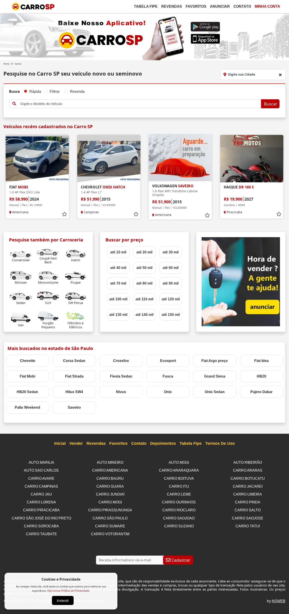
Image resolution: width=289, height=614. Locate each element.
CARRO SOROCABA (41, 526)
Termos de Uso (220, 443)
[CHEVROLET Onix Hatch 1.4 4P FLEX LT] (108, 158)
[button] (278, 178)
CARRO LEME (179, 494)
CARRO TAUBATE (41, 534)
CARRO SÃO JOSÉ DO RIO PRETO (41, 518)
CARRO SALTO (248, 510)
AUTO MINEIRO (110, 462)
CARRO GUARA (110, 486)
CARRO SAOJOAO (179, 518)
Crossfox (121, 361)
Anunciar (220, 6)
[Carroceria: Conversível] (21, 252)
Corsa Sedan (74, 361)
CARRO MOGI (110, 502)
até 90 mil (171, 283)
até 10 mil (118, 252)
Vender (76, 443)
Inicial (60, 443)
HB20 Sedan (27, 392)
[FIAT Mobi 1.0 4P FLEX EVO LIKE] (37, 158)
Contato (242, 6)
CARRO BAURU (110, 478)
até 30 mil (171, 252)
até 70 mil (118, 283)
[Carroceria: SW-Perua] (75, 295)
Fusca (168, 376)
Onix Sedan (215, 392)
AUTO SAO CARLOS (41, 470)
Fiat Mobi (27, 376)
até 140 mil (144, 315)
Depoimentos (163, 443)
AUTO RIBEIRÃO (247, 462)
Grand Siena (214, 376)
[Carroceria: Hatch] (75, 252)
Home (6, 64)
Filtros (55, 91)
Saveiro (74, 407)
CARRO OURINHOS (179, 502)
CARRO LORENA (41, 502)
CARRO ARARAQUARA (179, 470)
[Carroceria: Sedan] (21, 295)
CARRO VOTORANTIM (110, 534)
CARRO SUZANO (179, 526)
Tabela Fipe (146, 6)
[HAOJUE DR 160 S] (251, 158)
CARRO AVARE (41, 478)
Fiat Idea (261, 361)
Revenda (77, 91)
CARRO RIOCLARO (179, 510)
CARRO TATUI (247, 526)
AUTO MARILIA (41, 462)
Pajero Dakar (261, 392)
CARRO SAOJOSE (247, 518)
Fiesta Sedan (121, 376)
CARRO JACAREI (248, 486)
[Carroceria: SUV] (48, 295)
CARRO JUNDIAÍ (110, 494)
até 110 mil (144, 299)
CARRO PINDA (247, 502)
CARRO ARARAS (247, 470)
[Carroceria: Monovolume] (48, 275)
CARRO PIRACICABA (41, 510)
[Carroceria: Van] (21, 317)
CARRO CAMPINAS (41, 486)
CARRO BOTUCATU (248, 478)
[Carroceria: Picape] (75, 275)
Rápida (35, 91)
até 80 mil (144, 283)
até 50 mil (144, 268)
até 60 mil (171, 268)
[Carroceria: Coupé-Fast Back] (48, 251)
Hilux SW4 (74, 392)
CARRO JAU (41, 494)
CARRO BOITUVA (179, 478)
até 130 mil (118, 315)
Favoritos (196, 6)
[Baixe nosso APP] (144, 36)
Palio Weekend (27, 407)
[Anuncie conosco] (241, 281)
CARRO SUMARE (110, 526)
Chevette (27, 361)
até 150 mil (171, 315)
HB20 (261, 376)
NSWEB (278, 601)
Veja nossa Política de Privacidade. (68, 590)
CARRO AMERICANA (110, 470)
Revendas (171, 6)
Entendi (63, 600)
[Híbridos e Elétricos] (75, 315)
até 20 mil (144, 252)
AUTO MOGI (179, 462)
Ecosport (168, 361)
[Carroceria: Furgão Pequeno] (48, 315)
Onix (168, 392)
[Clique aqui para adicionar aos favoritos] (64, 214)
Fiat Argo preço (214, 361)
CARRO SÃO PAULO (110, 518)
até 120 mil (171, 299)
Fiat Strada (74, 376)
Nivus (121, 392)
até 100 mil (118, 299)
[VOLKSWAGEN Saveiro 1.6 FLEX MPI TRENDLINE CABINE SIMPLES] (180, 157)
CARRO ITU (179, 486)
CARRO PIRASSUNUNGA (110, 510)
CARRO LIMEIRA (247, 494)
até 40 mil (118, 268)
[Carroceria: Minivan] (21, 275)
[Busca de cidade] (280, 74)
